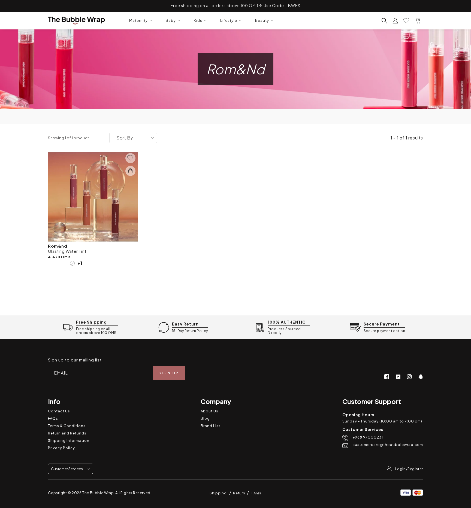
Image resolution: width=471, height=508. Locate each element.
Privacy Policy (61, 448)
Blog (205, 418)
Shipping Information (68, 440)
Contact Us (59, 411)
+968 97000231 (367, 437)
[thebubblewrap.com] (76, 20)
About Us (209, 411)
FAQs (53, 418)
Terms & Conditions (67, 426)
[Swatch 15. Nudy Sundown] (65, 263)
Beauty (262, 21)
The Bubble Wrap (98, 493)
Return (239, 493)
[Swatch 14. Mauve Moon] (57, 263)
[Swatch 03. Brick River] (50, 263)
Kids (198, 21)
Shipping (218, 493)
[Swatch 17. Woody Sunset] (72, 263)
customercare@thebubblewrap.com (387, 445)
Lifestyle (228, 21)
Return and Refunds (67, 433)
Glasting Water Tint (67, 251)
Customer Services (67, 469)
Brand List (210, 426)
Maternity (138, 21)
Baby (171, 21)
